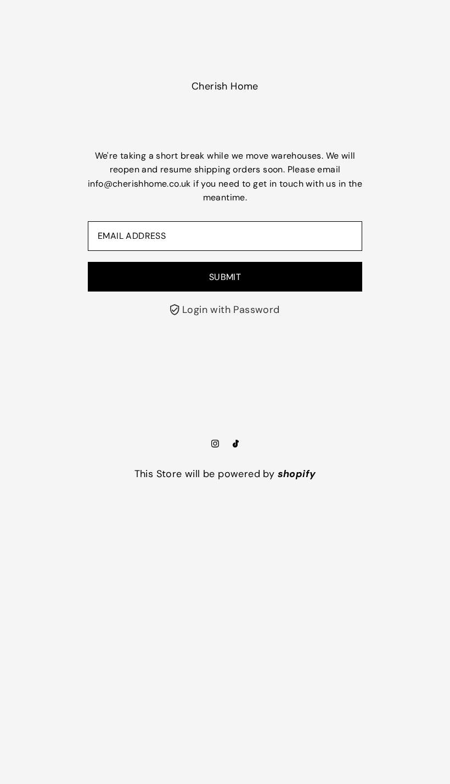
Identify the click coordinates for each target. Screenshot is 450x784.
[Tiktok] (236, 444)
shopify (297, 473)
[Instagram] (215, 444)
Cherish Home (225, 86)
